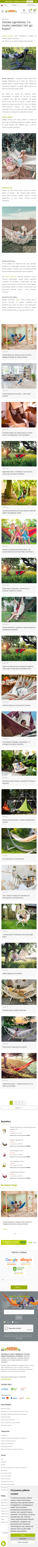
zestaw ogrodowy (11, 276)
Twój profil (4, 1435)
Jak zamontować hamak (7, 1484)
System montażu (5, 1478)
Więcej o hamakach (6, 1511)
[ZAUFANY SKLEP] (5, 1389)
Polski (5, 5)
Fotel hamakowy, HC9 (16, 1151)
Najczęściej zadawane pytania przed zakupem (14, 1414)
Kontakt (14, 5)
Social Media (31, 5)
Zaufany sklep (5, 1514)
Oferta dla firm (5, 1502)
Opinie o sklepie (5, 1522)
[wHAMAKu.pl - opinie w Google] (11, 1261)
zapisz (8, 1322)
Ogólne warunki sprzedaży (8, 1441)
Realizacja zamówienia (7, 1443)
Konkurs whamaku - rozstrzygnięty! (10, 1422)
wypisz (16, 1322)
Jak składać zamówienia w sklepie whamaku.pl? (14, 1467)
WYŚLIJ (19, 1317)
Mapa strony (4, 1516)
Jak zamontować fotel (7, 1481)
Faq (2, 1459)
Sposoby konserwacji (7, 1490)
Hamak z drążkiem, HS (16, 1140)
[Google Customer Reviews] (24, 1389)
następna (18, 1108)
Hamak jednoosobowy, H (17, 1172)
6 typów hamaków (6, 1476)
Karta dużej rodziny (6, 1425)
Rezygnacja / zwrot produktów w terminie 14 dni (14, 1411)
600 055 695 (6, 1379)
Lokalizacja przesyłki (6, 1446)
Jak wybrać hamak (6, 1473)
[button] (24, 11)
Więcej (5, 1229)
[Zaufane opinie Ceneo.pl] (14, 1389)
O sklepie (3, 1462)
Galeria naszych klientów (8, 1419)
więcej (17, 1287)
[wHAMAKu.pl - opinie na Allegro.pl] (26, 1261)
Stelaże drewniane (7, 36)
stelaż (17, 300)
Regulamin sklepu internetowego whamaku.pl (13, 1438)
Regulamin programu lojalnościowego (11, 1449)
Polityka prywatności (7, 1508)
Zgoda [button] (23, 1535)
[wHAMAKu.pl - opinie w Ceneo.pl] (19, 1270)
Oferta (2, 1519)
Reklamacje (4, 1470)
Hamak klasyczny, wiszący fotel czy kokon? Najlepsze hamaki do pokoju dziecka (17, 1223)
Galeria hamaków (6, 1417)
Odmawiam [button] (22, 1538)
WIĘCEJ (29, 1)
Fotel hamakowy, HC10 (16, 1161)
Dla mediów (4, 1500)
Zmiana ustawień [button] (22, 1542)
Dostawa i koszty (5, 1408)
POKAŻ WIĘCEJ (19, 1338)
